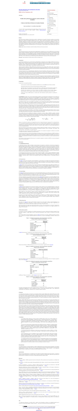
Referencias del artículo (52, 20)
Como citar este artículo (52, 21)
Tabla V (39, 214)
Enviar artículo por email (52, 25)
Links (21, 360)
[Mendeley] (48, 31)
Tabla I (22, 160)
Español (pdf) (51, 17)
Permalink (50, 34)
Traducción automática (52, 24)
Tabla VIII (25, 259)
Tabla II (21, 172)
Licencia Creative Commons (51, 406)
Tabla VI (21, 232)
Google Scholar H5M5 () (53, 14)
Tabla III (21, 186)
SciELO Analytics (51, 13)
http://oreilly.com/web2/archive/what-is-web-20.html (41, 385)
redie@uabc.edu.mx (39, 410)
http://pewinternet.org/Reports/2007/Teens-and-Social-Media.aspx (28, 379)
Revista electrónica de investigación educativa (29, 9)
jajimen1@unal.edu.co (22, 30)
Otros (49, 31)
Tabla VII (51, 244)
